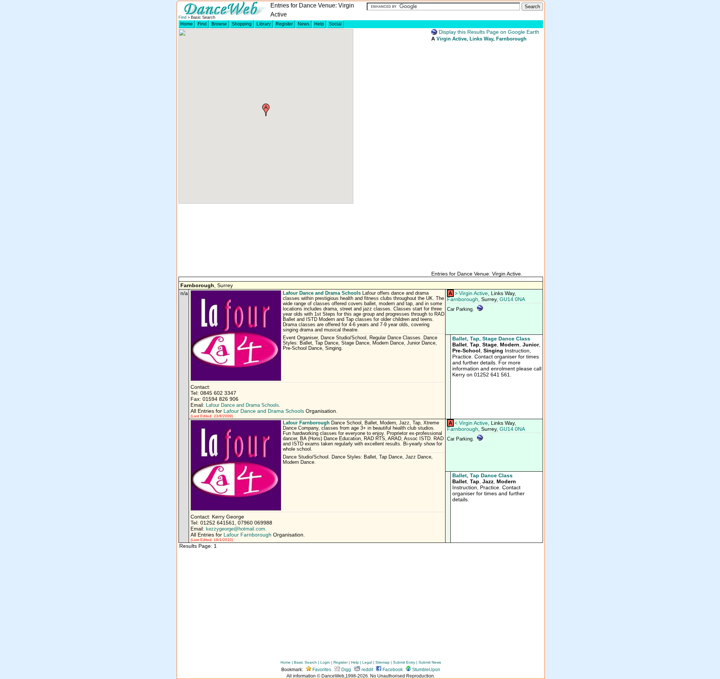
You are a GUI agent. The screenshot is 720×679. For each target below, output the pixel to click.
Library (263, 24)
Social (335, 24)
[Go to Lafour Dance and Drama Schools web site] (236, 379)
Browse (219, 24)
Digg (345, 669)
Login (325, 662)
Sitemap (382, 662)
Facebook (392, 669)
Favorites (321, 669)
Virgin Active (451, 39)
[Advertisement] (486, 155)
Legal (367, 662)
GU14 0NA (512, 299)
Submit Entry (404, 662)
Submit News (429, 662)
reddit (366, 669)
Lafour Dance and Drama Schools (322, 293)
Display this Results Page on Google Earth (488, 32)
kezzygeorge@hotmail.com (235, 529)
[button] (266, 109)
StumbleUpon (425, 669)
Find (182, 17)
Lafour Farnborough (306, 423)
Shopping (242, 24)
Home (186, 24)
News (303, 24)
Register (284, 24)
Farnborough (462, 299)
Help (319, 24)
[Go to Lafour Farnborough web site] (236, 509)
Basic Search (305, 662)
